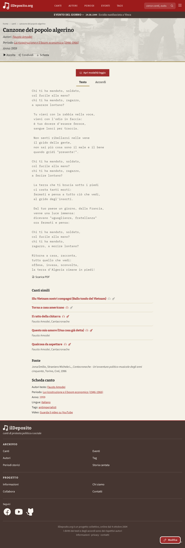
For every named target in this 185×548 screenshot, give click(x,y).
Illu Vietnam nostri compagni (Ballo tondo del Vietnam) (69, 298)
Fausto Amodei (22, 37)
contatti (105, 535)
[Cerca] (172, 5)
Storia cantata (100, 465)
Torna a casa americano (48, 307)
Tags (120, 5)
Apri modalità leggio (94, 73)
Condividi (27, 55)
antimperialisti (47, 407)
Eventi (105, 5)
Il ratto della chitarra (46, 316)
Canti (58, 5)
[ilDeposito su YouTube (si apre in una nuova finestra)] (18, 512)
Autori (73, 5)
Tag (94, 458)
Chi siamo (98, 484)
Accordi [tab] (100, 82)
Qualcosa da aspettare (47, 344)
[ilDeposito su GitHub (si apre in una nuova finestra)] (30, 512)
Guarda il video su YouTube (56, 412)
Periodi (89, 5)
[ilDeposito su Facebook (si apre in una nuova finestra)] (7, 512)
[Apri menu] (180, 6)
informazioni (83, 535)
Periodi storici (11, 465)
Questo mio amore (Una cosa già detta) (58, 330)
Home (5, 23)
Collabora (9, 492)
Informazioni (11, 484)
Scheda (44, 55)
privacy (95, 535)
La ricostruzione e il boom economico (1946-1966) (46, 42)
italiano (46, 402)
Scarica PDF (42, 277)
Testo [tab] (83, 82)
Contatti (97, 492)
